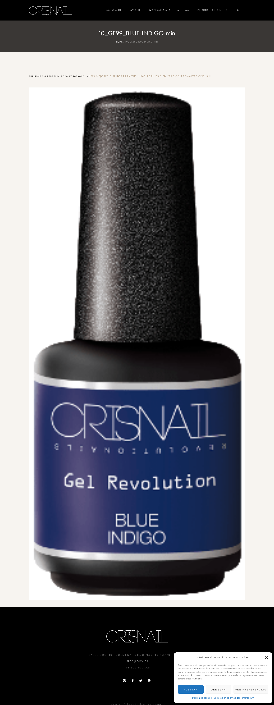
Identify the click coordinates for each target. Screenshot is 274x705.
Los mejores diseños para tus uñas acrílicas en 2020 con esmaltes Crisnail (150, 76)
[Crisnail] (137, 636)
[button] (266, 657)
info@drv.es (137, 661)
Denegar (218, 689)
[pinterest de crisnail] (149, 681)
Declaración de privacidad (227, 698)
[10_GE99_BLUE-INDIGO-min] (137, 343)
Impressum (248, 698)
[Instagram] (124, 681)
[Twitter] (141, 681)
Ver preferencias (250, 689)
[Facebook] (132, 681)
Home (119, 42)
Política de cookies (202, 698)
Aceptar (191, 689)
